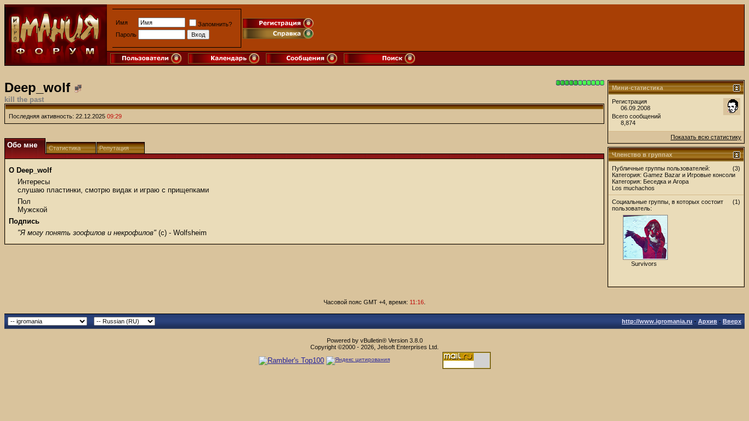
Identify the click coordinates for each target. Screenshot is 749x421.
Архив (707, 321)
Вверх (732, 321)
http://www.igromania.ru (657, 321)
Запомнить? (215, 24)
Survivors (644, 263)
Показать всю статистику (706, 137)
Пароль (126, 34)
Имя (122, 22)
